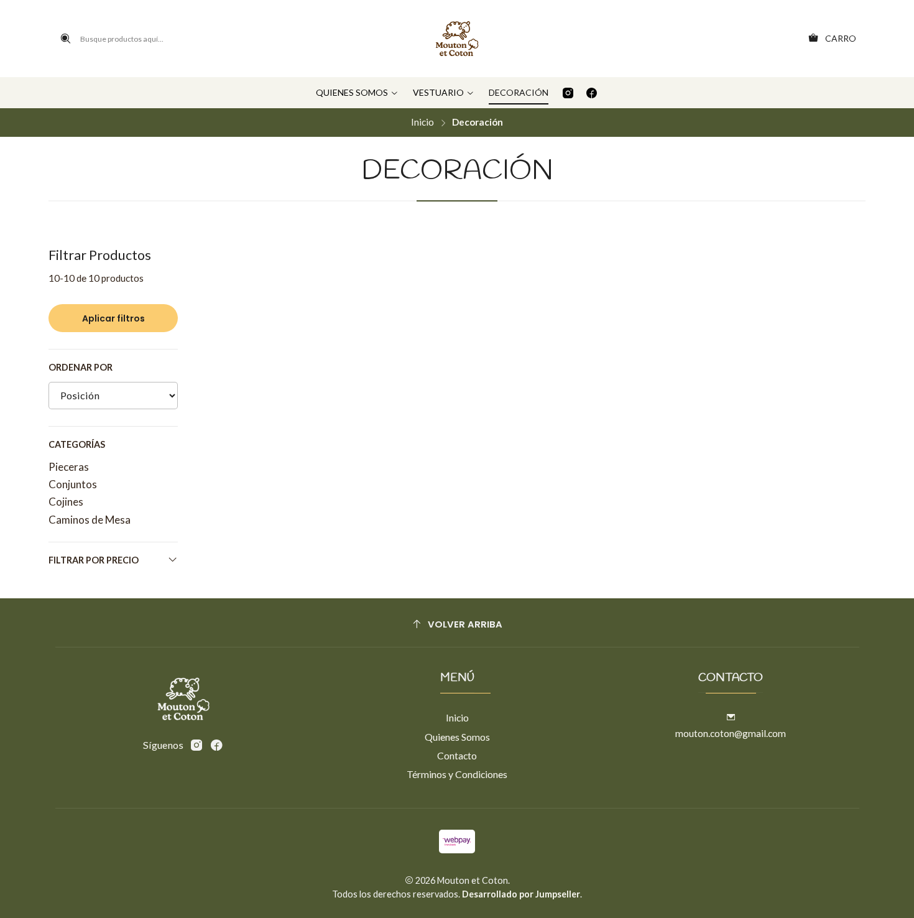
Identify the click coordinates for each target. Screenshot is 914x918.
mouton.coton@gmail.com (730, 733)
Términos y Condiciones (457, 774)
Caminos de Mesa (89, 519)
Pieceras (68, 466)
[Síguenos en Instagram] (568, 92)
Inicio (422, 122)
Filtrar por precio (93, 560)
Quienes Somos (457, 737)
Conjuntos (72, 484)
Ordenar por (80, 367)
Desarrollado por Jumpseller (521, 894)
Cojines (65, 501)
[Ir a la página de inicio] (456, 38)
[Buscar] (65, 38)
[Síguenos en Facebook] (591, 92)
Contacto (457, 755)
